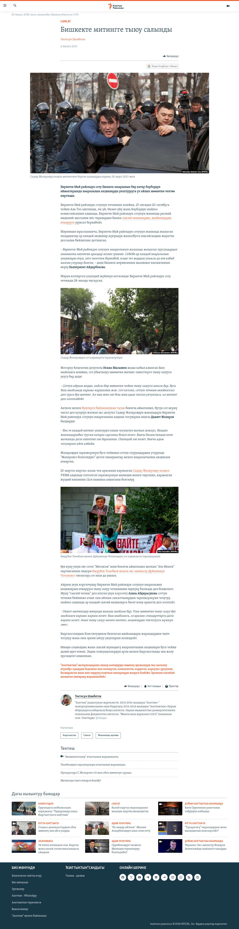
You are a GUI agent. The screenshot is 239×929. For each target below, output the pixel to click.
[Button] (170, 56)
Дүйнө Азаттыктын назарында (204, 804)
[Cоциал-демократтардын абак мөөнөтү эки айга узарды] (24, 828)
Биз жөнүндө (20, 882)
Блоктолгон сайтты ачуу (27, 875)
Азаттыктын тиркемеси (26, 902)
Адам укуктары (121, 823)
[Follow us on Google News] (156, 877)
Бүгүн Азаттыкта (48, 823)
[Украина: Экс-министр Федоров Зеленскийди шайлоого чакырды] (170, 846)
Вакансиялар (20, 909)
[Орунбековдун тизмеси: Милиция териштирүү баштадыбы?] (97, 846)
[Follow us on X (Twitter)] (131, 877)
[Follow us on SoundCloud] (164, 877)
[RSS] (189, 877)
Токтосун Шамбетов (73, 39)
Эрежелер (18, 889)
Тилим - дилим (75, 875)
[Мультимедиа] (228, 5)
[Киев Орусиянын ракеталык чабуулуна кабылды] (170, 808)
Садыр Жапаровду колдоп (150, 470)
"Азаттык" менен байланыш (29, 915)
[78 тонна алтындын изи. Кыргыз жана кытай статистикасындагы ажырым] (24, 846)
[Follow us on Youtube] (139, 877)
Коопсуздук (46, 804)
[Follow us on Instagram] (172, 877)
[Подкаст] (197, 877)
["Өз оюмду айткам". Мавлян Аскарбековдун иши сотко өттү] (97, 828)
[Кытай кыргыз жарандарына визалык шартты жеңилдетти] (97, 808)
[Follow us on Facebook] (123, 877)
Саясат (66, 21)
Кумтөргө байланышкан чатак (103, 408)
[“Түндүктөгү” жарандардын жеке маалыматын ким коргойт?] (170, 828)
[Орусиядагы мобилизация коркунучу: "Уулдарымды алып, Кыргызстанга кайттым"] (24, 808)
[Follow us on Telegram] (147, 877)
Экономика (45, 841)
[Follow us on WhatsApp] (181, 877)
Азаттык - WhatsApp (24, 895)
